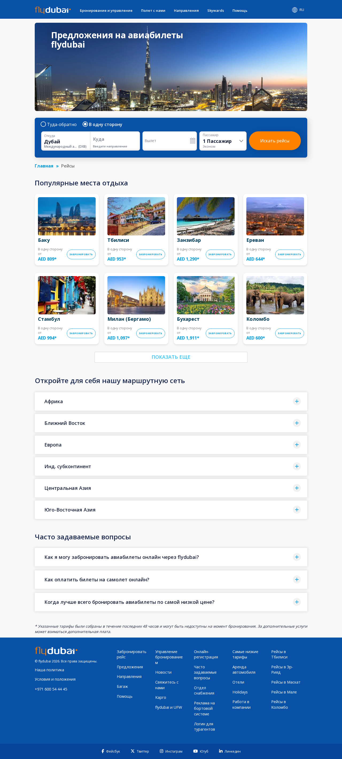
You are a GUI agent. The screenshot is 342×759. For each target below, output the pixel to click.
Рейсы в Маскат (286, 682)
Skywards (215, 10)
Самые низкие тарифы (245, 654)
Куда (98, 139)
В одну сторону (105, 124)
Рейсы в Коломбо (279, 704)
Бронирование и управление (106, 10)
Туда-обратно (62, 124)
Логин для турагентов (204, 726)
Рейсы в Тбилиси (279, 654)
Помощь (239, 10)
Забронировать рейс (131, 654)
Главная (44, 166)
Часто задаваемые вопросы (205, 672)
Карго (160, 697)
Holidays (240, 692)
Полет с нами (153, 10)
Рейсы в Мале (284, 692)
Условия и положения (55, 679)
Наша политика (49, 669)
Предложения (130, 666)
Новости (163, 672)
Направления (186, 10)
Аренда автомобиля (243, 669)
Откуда (49, 136)
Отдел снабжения (204, 690)
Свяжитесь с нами (166, 685)
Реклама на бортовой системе (204, 708)
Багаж (122, 686)
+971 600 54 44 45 (51, 689)
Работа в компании (241, 704)
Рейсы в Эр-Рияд (282, 669)
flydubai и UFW (168, 707)
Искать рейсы (274, 141)
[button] (171, 401)
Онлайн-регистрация (206, 654)
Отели (238, 682)
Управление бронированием (169, 657)
